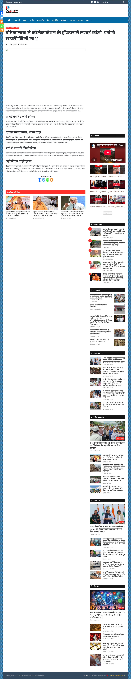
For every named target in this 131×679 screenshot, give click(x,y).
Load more (108, 213)
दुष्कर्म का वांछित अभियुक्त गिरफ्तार (98, 306)
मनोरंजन (63, 20)
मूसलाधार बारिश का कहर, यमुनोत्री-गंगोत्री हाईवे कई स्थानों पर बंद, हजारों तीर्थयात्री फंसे (113, 479)
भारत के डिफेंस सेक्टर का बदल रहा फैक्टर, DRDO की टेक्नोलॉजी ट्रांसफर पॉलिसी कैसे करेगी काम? (114, 360)
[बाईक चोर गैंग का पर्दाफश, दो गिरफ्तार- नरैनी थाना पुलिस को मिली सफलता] (119, 333)
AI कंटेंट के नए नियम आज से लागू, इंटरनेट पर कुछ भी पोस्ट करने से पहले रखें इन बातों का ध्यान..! (107, 615)
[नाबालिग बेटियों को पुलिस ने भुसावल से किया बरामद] (119, 342)
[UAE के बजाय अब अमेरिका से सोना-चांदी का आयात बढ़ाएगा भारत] (95, 627)
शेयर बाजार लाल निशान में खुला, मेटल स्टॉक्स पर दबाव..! (114, 635)
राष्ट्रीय (32, 20)
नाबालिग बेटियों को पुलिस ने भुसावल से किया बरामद (99, 341)
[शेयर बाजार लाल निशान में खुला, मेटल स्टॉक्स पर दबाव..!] (95, 637)
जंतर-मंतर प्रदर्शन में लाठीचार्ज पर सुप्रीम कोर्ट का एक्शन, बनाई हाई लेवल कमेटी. (114, 405)
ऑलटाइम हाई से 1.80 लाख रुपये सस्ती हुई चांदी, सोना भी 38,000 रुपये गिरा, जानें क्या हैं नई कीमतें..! (113, 646)
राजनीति (55, 20)
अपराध (7, 27)
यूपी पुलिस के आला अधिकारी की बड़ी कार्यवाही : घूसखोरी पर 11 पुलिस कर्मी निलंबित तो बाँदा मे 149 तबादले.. (113, 658)
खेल (48, 20)
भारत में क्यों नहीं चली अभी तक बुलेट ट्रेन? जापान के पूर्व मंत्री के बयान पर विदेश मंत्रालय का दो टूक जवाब (114, 554)
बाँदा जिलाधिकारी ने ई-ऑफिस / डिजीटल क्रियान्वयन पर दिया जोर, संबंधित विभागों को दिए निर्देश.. (114, 574)
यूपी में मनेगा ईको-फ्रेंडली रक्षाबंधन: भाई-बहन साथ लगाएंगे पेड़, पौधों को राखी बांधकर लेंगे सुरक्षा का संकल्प (114, 254)
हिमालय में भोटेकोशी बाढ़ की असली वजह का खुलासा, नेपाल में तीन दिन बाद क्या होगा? (114, 243)
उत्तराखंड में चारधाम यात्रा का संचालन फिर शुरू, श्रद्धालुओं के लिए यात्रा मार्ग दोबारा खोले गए (113, 488)
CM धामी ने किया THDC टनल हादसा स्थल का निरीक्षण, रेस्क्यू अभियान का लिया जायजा (107, 445)
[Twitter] (43, 180)
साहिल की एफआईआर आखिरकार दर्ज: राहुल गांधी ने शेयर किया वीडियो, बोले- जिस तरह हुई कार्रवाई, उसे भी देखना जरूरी (114, 382)
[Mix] (2, 22)
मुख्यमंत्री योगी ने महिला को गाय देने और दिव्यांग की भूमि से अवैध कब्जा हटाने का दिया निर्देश (18, 214)
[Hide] (1, 34)
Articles (80, 20)
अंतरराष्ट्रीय (40, 20)
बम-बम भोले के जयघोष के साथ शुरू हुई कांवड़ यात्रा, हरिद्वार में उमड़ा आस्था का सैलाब (113, 457)
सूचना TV (89, 20)
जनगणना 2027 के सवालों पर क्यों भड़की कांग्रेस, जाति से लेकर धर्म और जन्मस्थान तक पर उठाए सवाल (72, 214)
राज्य (24, 20)
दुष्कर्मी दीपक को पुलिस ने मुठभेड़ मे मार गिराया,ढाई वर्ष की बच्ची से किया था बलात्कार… (101, 297)
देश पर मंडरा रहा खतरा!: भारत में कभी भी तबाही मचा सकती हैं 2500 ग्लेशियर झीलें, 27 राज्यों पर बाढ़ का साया (114, 232)
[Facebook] (39, 180)
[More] (51, 180)
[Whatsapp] (47, 180)
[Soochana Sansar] (12, 10)
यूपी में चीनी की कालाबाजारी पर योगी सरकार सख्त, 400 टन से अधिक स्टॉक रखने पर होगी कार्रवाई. (45, 214)
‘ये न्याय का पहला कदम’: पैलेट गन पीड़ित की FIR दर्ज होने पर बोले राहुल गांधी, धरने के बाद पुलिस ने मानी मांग (114, 394)
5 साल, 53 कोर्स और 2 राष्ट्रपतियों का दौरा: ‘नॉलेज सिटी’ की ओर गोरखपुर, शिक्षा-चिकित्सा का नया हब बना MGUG (114, 265)
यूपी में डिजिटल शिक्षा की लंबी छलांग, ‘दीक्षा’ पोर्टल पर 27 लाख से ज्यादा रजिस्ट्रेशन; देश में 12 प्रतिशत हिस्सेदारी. (114, 542)
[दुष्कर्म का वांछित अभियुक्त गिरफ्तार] (119, 309)
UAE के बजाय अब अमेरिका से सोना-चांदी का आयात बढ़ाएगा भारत (113, 627)
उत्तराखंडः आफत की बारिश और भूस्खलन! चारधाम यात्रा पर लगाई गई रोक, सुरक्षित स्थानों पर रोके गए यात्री (114, 468)
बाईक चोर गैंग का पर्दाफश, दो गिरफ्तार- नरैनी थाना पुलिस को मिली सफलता (100, 332)
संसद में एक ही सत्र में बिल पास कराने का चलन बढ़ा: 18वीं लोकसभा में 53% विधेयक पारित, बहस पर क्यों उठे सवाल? (113, 371)
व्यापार (72, 20)
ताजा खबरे (17, 20)
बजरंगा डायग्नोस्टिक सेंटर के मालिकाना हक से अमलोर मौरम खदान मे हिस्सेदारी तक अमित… (113, 564)
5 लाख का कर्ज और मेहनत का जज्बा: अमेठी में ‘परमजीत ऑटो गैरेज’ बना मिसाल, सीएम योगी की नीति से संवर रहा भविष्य (113, 277)
